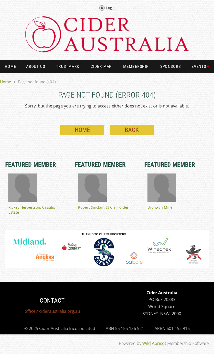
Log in (111, 7)
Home (5, 81)
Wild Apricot (154, 343)
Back (132, 130)
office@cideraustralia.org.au (52, 311)
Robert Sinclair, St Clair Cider (103, 207)
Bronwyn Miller (160, 207)
